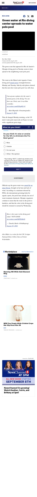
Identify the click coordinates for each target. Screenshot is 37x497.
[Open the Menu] (3, 2)
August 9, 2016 (12, 113)
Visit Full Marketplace (27, 251)
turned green (14, 83)
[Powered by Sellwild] (30, 358)
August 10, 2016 (12, 226)
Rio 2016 (5, 16)
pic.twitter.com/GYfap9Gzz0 (16, 106)
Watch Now (32, 2)
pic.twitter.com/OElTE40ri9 (16, 219)
